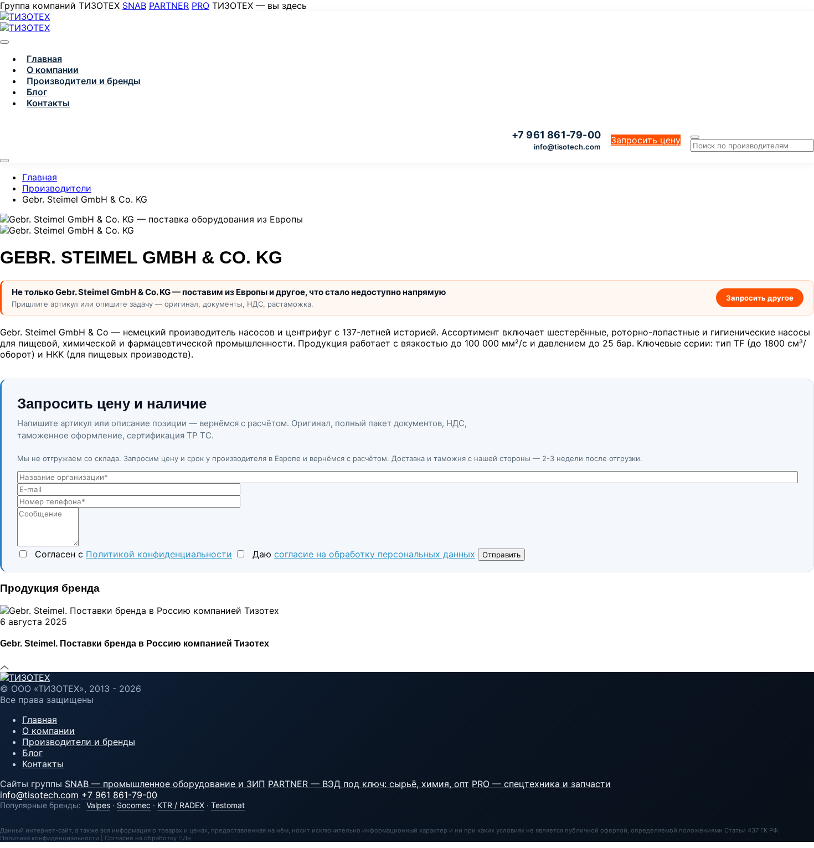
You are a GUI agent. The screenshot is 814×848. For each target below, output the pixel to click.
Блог (37, 91)
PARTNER (169, 5)
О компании (53, 69)
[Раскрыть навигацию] (4, 160)
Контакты (48, 102)
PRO (200, 5)
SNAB (134, 5)
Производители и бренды (84, 80)
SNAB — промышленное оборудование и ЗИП (165, 783)
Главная (44, 58)
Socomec (134, 805)
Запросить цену (646, 140)
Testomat (228, 805)
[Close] (4, 42)
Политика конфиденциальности (49, 838)
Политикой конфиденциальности (159, 554)
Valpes (98, 805)
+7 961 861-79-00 (119, 794)
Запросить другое (760, 297)
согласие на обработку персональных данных (374, 554)
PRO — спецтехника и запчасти (541, 783)
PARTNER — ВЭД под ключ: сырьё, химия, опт (368, 783)
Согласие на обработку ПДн (148, 838)
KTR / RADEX (180, 805)
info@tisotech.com (567, 147)
